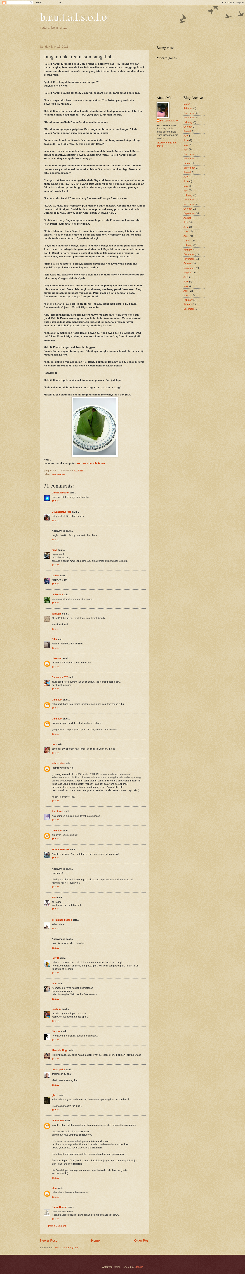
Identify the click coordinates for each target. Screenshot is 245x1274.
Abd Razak (58, 811)
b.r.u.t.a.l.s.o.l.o (73, 16)
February (188, 108)
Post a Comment (57, 1226)
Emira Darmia (59, 1207)
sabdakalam (58, 763)
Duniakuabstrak (60, 492)
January (187, 249)
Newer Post (48, 1240)
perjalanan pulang (62, 919)
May (185, 145)
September (189, 167)
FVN (54, 897)
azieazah (57, 613)
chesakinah (58, 1120)
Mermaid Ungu (60, 1050)
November (188, 117)
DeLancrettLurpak (61, 511)
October (187, 126)
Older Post (141, 1240)
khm (54, 1188)
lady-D (55, 958)
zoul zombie (58, 474)
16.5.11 (55, 1084)
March (186, 104)
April (185, 149)
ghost (55, 1095)
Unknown (57, 658)
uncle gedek (58, 1069)
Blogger (138, 1267)
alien (54, 983)
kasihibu (56, 1009)
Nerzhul (56, 1031)
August (187, 131)
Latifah (55, 575)
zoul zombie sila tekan (91, 463)
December (188, 113)
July (185, 136)
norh (54, 744)
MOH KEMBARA (61, 849)
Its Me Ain (57, 594)
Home (95, 1240)
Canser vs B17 (60, 677)
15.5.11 (55, 501)
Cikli (54, 639)
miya (54, 550)
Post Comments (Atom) (67, 1247)
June (186, 140)
